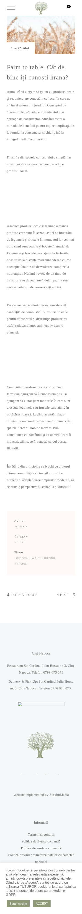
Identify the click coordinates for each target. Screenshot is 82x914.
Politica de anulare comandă (41, 848)
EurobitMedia (59, 794)
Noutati (20, 542)
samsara (21, 526)
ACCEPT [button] (42, 903)
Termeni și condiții (41, 834)
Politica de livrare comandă (41, 841)
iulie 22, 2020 (20, 48)
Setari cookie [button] (18, 903)
